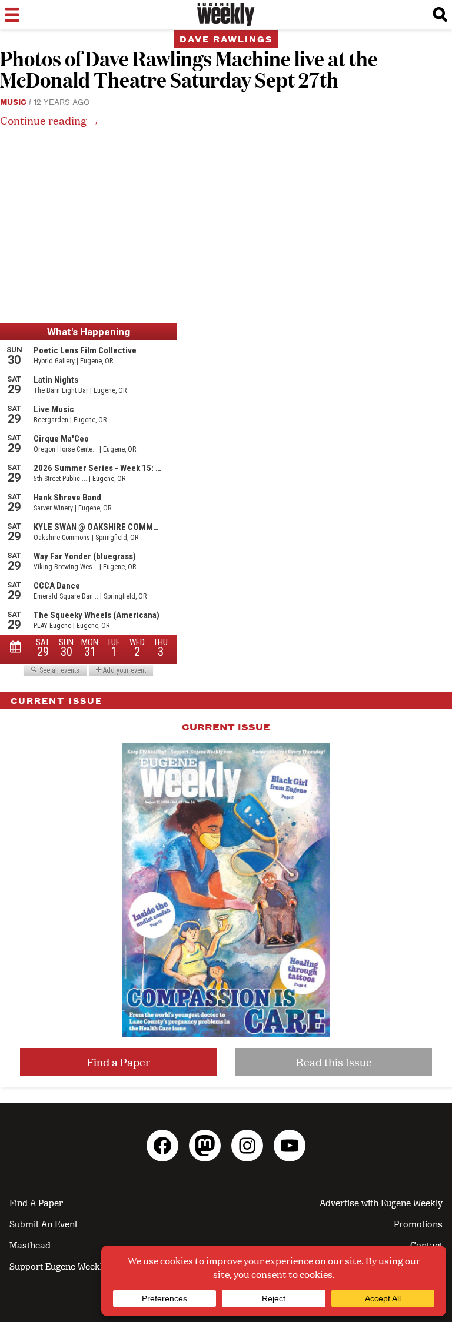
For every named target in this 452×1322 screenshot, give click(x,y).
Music (13, 101)
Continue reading (49, 120)
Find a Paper (118, 1061)
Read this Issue (334, 1061)
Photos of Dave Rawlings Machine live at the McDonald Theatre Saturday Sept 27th (189, 68)
